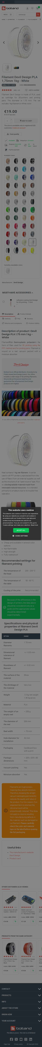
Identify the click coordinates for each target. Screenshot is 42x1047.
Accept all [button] (21, 530)
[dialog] (21, 523)
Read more (34, 525)
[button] (21, 535)
